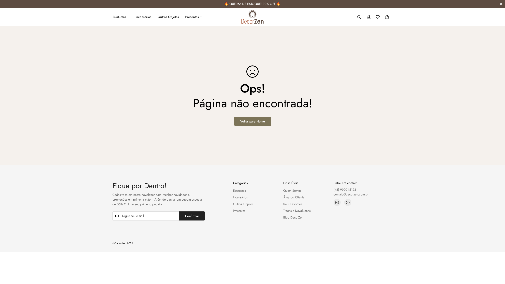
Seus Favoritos (292, 204)
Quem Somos (292, 191)
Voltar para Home (252, 121)
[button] (386, 16)
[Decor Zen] (252, 17)
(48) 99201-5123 (345, 190)
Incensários (143, 17)
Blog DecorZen (293, 217)
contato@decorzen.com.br (351, 194)
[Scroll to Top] (497, 262)
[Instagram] (337, 202)
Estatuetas (119, 17)
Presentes (192, 17)
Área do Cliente (293, 197)
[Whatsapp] (347, 202)
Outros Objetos (168, 17)
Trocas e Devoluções (296, 211)
